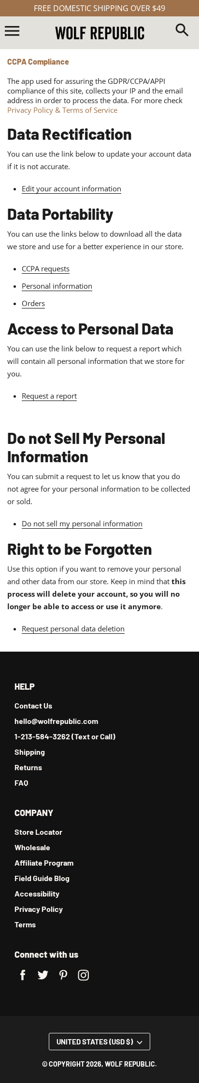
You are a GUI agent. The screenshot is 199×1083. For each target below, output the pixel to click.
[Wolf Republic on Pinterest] (63, 981)
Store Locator (38, 831)
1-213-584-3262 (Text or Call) (64, 736)
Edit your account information (71, 188)
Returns (28, 767)
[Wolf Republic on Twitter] (43, 981)
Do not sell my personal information (82, 523)
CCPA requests (46, 268)
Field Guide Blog (42, 877)
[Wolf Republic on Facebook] (22, 981)
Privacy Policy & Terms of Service (62, 110)
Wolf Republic (130, 1064)
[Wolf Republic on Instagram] (83, 981)
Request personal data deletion (73, 628)
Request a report (49, 396)
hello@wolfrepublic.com (56, 720)
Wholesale (32, 847)
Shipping (29, 751)
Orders (33, 303)
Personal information (57, 286)
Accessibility (36, 893)
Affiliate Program (43, 862)
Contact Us (33, 705)
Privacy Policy (38, 908)
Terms (25, 924)
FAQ (21, 782)
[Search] (182, 31)
